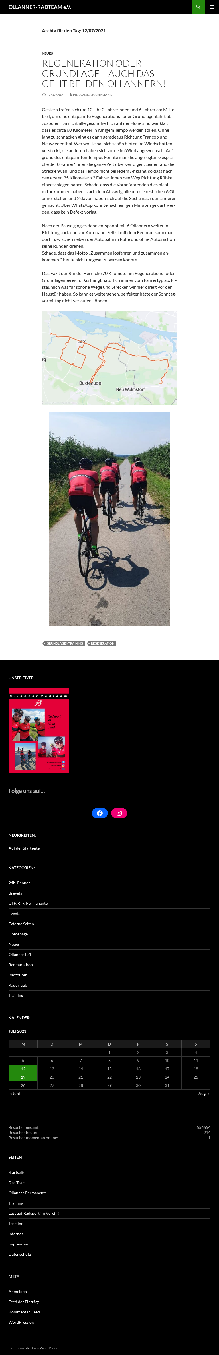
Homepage (18, 933)
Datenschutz (20, 1254)
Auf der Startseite (24, 848)
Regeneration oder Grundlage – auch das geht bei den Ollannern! (104, 73)
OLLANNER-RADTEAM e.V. (40, 7)
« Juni (15, 1093)
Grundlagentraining (65, 643)
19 (23, 1077)
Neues (47, 53)
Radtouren (18, 974)
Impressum (18, 1244)
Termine (16, 1223)
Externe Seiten (21, 923)
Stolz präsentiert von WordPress (33, 1348)
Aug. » (203, 1093)
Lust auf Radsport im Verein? (34, 1213)
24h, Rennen (20, 882)
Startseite (17, 1172)
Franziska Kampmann (92, 94)
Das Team (17, 1182)
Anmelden (18, 1291)
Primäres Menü (212, 7)
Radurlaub (18, 985)
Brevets (15, 893)
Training (16, 995)
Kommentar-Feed (24, 1311)
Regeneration (102, 643)
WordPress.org (22, 1322)
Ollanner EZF (20, 954)
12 (23, 1068)
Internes (16, 1233)
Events (14, 913)
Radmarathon (21, 964)
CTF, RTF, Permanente (28, 903)
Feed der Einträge (24, 1301)
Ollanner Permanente (28, 1192)
